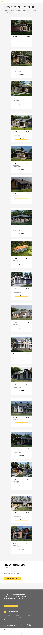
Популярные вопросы (20, 619)
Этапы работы (19, 617)
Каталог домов (7, 615)
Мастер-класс (29, 615)
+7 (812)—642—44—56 (20, 625)
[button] (12, 578)
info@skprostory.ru (19, 624)
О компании (6, 619)
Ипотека (6, 617)
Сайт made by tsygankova (34, 629)
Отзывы (17, 615)
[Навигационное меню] (41, 1)
